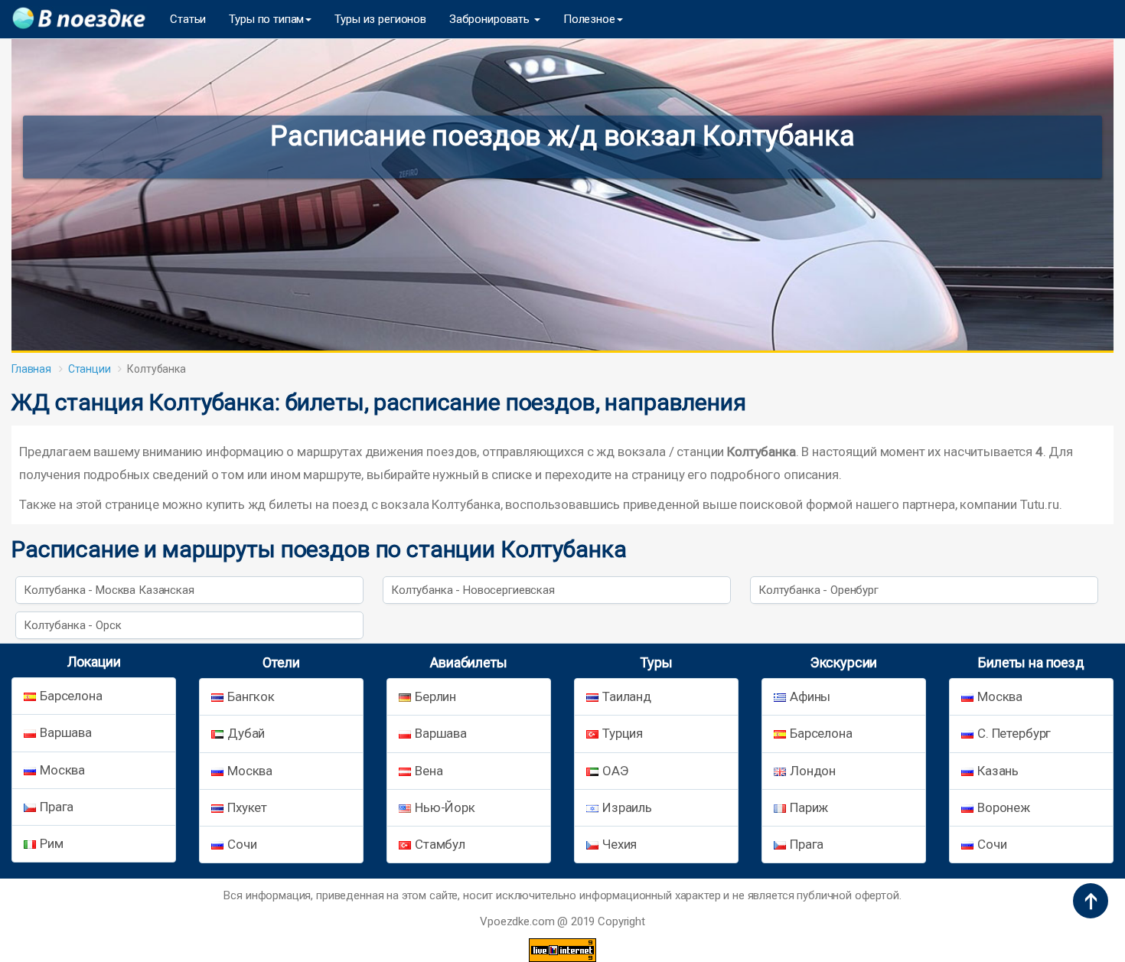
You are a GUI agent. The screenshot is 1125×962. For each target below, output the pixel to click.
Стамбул (440, 844)
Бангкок (251, 696)
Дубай (246, 733)
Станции (89, 369)
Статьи (188, 19)
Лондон (813, 770)
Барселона (71, 695)
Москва (62, 770)
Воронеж (1003, 807)
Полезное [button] (589, 19)
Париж (809, 807)
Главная (31, 369)
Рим (52, 843)
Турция (622, 733)
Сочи (241, 844)
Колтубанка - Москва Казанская (109, 590)
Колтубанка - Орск (72, 625)
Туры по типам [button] (266, 19)
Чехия (619, 844)
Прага (56, 806)
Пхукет (247, 807)
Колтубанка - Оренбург (818, 590)
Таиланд (626, 696)
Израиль (627, 807)
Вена (428, 770)
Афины (810, 696)
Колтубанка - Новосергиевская (473, 590)
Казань (998, 770)
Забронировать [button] (491, 19)
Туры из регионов (380, 19)
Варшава (66, 732)
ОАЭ (615, 770)
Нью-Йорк (445, 807)
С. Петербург (1014, 733)
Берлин (435, 696)
